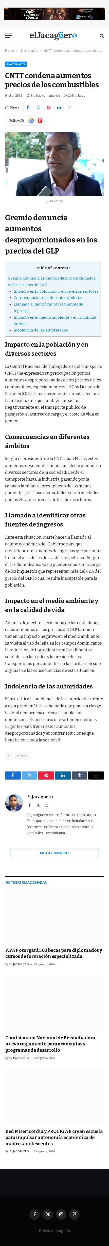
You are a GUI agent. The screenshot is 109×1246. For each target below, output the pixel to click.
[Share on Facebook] (27, 107)
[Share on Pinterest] (48, 107)
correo (22, 756)
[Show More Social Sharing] (69, 107)
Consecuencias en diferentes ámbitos (48, 297)
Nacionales (16, 64)
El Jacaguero (40, 796)
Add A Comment (54, 853)
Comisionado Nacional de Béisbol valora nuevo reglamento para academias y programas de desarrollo (50, 1044)
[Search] (101, 35)
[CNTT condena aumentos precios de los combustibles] (54, 164)
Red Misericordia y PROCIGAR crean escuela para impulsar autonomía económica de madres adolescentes (54, 1138)
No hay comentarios (46, 95)
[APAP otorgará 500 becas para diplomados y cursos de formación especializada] (54, 915)
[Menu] (8, 35)
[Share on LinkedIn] (59, 107)
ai (9, 756)
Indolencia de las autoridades (41, 330)
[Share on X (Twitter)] (38, 107)
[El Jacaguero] (55, 35)
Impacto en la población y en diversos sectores (56, 291)
